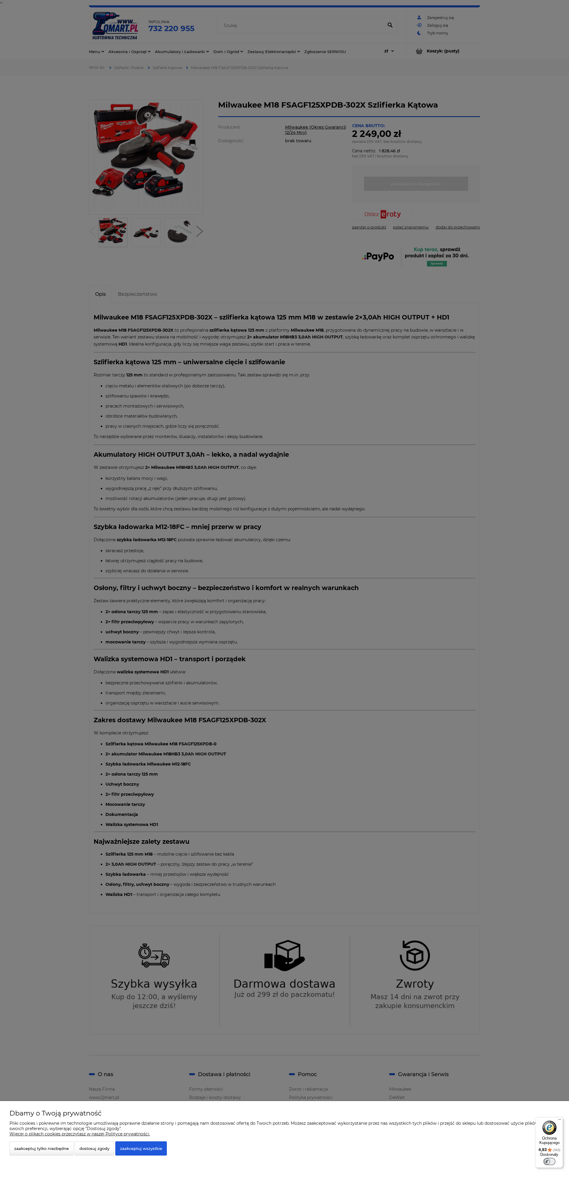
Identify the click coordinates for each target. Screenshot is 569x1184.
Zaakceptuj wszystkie (141, 1148)
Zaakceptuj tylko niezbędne (41, 1148)
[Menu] (559, 1120)
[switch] (549, 1161)
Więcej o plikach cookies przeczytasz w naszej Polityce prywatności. (79, 1134)
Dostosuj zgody (94, 1148)
